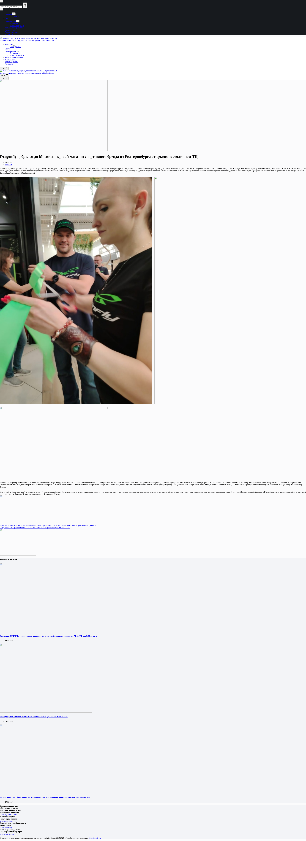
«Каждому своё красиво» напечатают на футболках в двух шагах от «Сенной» (34, 717)
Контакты (9, 64)
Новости (8, 44)
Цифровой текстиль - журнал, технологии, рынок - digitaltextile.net (27, 40)
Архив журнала (11, 62)
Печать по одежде (17, 55)
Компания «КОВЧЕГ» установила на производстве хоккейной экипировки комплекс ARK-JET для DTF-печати (48, 636)
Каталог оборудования (14, 57)
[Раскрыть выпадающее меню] (14, 45)
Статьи (8, 49)
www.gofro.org (6, 827)
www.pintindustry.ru (8, 821)
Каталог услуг (10, 60)
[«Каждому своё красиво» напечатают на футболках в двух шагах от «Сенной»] (46, 712)
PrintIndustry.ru (95, 838)
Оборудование (15, 47)
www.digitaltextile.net (8, 815)
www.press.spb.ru (7, 834)
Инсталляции (10, 51)
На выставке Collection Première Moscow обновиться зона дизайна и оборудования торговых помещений (45, 797)
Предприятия (15, 53)
